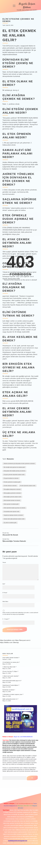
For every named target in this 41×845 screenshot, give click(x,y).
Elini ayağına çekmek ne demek (12, 493)
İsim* (4, 584)
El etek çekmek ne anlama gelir (12, 482)
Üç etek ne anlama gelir (10, 522)
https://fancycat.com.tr (22, 640)
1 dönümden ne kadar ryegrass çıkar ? (13, 694)
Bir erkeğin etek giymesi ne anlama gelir (14, 467)
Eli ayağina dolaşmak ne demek (12, 489)
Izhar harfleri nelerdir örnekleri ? (11, 657)
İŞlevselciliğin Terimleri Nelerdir (14, 541)
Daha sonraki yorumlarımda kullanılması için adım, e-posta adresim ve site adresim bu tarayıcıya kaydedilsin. (20, 613)
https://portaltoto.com (7, 640)
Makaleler (10, 459)
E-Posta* (5, 592)
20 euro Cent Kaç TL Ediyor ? (10, 671)
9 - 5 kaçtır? (6, 619)
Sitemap (16, 642)
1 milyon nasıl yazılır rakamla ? (11, 676)
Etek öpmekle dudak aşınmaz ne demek (14, 507)
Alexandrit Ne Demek (10, 535)
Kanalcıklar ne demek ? (9, 689)
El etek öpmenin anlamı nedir (27, 485)
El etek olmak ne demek (10, 485)
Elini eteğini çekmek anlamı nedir (12, 496)
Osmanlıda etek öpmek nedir (11, 511)
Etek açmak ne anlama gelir (11, 504)
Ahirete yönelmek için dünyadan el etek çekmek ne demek (19, 463)
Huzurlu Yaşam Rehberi (27, 5)
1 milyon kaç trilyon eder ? (9, 666)
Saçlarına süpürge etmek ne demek (13, 515)
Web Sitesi (5, 601)
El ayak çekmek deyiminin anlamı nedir (14, 474)
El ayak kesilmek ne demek (11, 478)
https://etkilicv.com (6, 642)
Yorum (4, 562)
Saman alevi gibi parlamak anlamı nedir (14, 519)
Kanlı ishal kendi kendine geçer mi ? (12, 680)
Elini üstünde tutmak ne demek (12, 500)
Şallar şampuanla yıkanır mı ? (10, 699)
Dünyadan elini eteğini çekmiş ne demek (14, 470)
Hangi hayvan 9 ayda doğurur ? (11, 685)
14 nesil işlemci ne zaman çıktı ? (11, 662)
